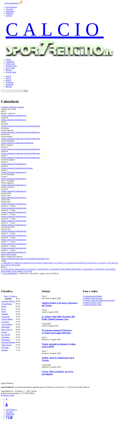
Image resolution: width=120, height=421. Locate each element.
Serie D (8, 80)
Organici (29, 126)
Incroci (23, 116)
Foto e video (10, 68)
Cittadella (4, 314)
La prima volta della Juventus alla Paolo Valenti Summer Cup (58, 317)
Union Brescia (6, 304)
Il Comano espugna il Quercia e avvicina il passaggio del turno (57, 331)
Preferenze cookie (7, 395)
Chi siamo (9, 9)
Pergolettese (5, 340)
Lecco (3, 309)
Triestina (4, 350)
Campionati (10, 62)
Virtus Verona (6, 345)
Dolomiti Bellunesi (8, 342)
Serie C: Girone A (10, 296)
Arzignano (5, 322)
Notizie (8, 60)
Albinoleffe (5, 327)
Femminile (9, 85)
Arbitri (42, 259)
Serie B (8, 76)
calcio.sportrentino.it (11, 3)
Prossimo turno (11, 66)
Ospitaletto (5, 337)
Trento (3, 312)
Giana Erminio (6, 324)
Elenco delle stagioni (8, 254)
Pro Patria (5, 348)
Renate (3, 306)
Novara (4, 332)
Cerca (47, 259)
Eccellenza (10, 82)
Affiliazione (10, 11)
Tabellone (17, 116)
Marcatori (36, 126)
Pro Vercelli (5, 335)
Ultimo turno (10, 64)
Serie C (8, 78)
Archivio (9, 16)
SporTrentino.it (11, 7)
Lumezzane (5, 317)
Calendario (10, 116)
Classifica (17, 120)
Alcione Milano (7, 319)
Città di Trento (11, 72)
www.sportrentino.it (10, 273)
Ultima (3, 116)
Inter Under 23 (6, 330)
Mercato (9, 70)
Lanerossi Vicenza (8, 301)
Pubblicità (9, 13)
